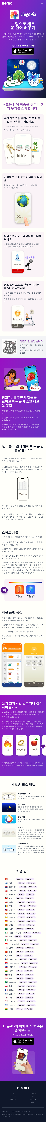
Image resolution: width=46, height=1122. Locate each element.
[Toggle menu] (42, 3)
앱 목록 (13, 1096)
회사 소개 (33, 1099)
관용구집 (13, 1099)
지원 (32, 1102)
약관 (32, 1096)
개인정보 (33, 1093)
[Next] (43, 746)
